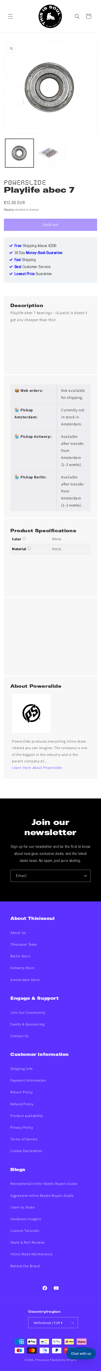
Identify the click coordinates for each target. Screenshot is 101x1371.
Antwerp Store (22, 967)
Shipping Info (21, 1068)
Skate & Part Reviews (27, 1242)
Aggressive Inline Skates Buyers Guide (42, 1195)
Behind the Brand (25, 1266)
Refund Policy (21, 1104)
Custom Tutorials (24, 1230)
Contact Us (19, 1036)
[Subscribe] (84, 876)
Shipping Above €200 (35, 246)
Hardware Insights (25, 1219)
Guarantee (33, 274)
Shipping (9, 210)
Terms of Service (24, 1139)
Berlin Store (20, 956)
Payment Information (28, 1080)
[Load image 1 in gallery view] (19, 153)
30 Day (39, 253)
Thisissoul (42, 1360)
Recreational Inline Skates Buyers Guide (43, 1183)
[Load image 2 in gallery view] (50, 153)
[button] (10, 16)
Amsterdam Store (25, 979)
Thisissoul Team (23, 944)
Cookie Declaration (26, 1150)
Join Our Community (27, 1012)
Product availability (26, 1115)
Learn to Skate (22, 1207)
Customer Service (33, 267)
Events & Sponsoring (27, 1024)
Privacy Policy (21, 1127)
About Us (18, 932)
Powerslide (25, 181)
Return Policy (21, 1092)
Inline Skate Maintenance (31, 1254)
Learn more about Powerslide (37, 767)
